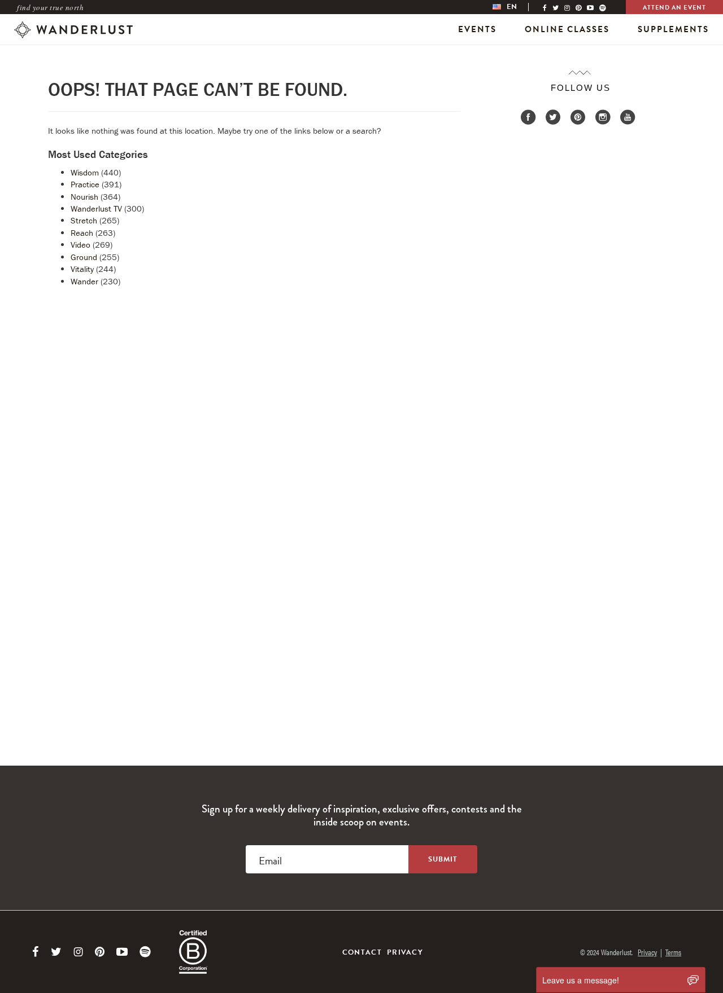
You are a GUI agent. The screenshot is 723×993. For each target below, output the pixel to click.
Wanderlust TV (96, 208)
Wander (84, 281)
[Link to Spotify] (145, 951)
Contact (362, 952)
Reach (82, 232)
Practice (85, 184)
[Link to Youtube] (122, 951)
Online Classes (567, 29)
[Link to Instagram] (78, 951)
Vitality (82, 268)
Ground (84, 257)
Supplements (673, 29)
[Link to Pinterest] (99, 951)
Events (477, 29)
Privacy (405, 952)
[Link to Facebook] (35, 951)
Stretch (84, 220)
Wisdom (85, 172)
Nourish (84, 196)
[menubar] (516, 7)
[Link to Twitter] (56, 951)
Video (80, 244)
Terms (673, 951)
